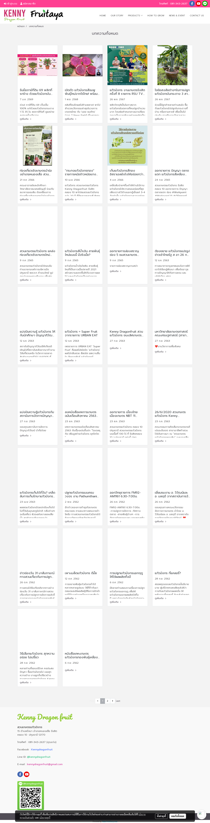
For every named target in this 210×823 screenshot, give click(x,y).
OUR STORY (117, 15)
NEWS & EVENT (177, 15)
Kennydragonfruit (42, 749)
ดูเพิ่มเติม (24, 119)
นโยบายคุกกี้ (45, 817)
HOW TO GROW (155, 15)
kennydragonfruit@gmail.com (45, 764)
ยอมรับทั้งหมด (177, 816)
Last (118, 701)
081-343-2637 (179, 4)
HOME (103, 15)
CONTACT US (197, 15)
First (92, 701)
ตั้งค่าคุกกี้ (161, 816)
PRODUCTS (134, 15)
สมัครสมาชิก (29, 3)
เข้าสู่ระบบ (11, 3)
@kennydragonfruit (38, 757)
